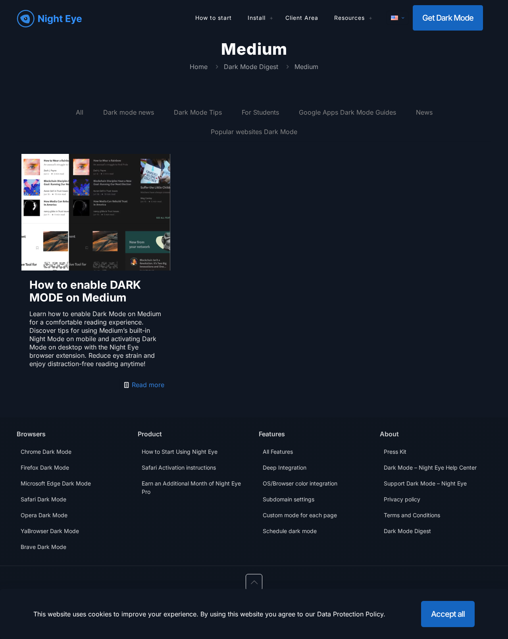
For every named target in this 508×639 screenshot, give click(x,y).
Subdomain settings (288, 499)
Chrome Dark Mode (46, 451)
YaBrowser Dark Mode (50, 531)
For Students (260, 112)
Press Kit (395, 451)
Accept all (448, 614)
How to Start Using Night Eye (179, 451)
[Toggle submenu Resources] (371, 18)
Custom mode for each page (300, 515)
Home (199, 67)
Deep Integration (284, 467)
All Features (278, 451)
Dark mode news (128, 112)
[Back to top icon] (254, 582)
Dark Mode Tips (198, 112)
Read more (148, 385)
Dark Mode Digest (251, 67)
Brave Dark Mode (43, 546)
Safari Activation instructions (179, 467)
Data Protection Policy (350, 614)
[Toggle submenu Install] (271, 18)
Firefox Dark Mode (45, 467)
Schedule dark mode (290, 531)
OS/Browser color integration (300, 483)
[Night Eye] (49, 18)
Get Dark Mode (447, 18)
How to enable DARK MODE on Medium (85, 291)
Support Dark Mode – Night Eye (425, 483)
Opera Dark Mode (44, 515)
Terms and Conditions (412, 515)
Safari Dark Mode (43, 499)
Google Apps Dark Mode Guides (347, 112)
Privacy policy (402, 499)
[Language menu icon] (397, 18)
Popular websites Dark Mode (254, 132)
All (79, 112)
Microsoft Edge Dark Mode (56, 483)
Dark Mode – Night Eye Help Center (430, 467)
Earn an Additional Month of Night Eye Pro (191, 487)
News (424, 112)
